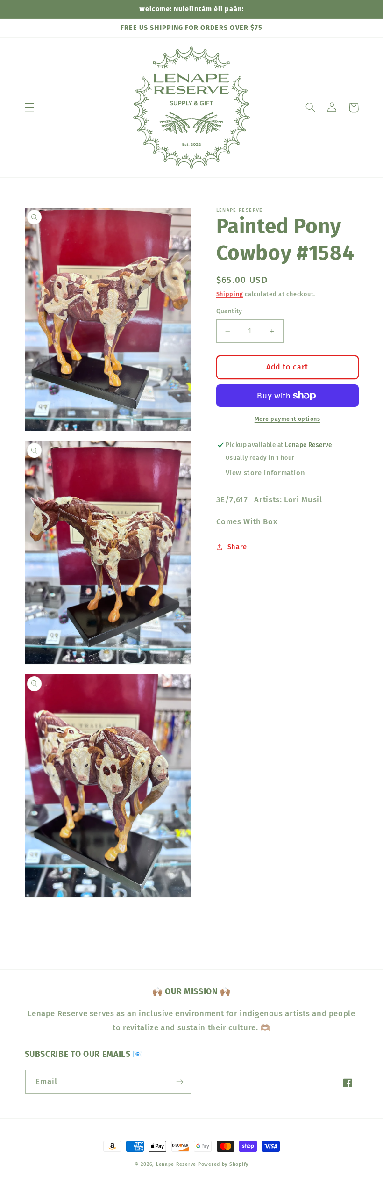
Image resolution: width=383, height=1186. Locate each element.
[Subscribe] (180, 1081)
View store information (265, 473)
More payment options (287, 418)
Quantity (229, 311)
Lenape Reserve (176, 1164)
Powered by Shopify (223, 1164)
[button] (29, 107)
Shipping (229, 293)
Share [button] (237, 546)
